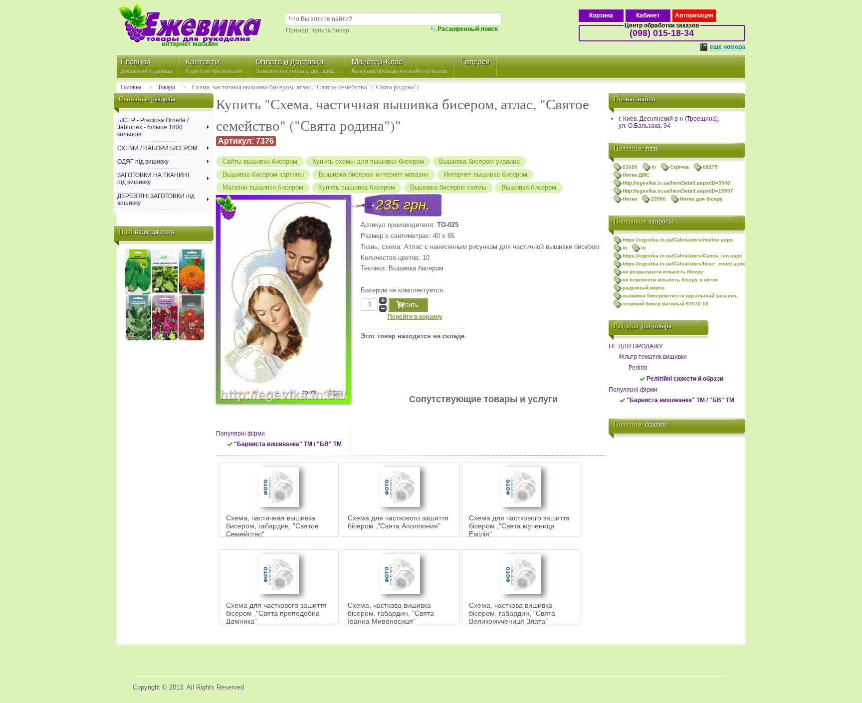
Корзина (601, 15)
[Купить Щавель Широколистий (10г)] (138, 292)
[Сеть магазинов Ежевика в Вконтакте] (619, 449)
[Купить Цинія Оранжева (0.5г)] (192, 292)
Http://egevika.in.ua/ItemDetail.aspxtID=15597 (678, 191)
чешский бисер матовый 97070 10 (665, 303)
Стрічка (679, 167)
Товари (166, 87)
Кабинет (648, 15)
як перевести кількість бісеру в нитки (670, 279)
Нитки (630, 199)
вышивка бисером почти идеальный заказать (680, 295)
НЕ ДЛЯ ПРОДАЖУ (636, 346)
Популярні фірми (240, 433)
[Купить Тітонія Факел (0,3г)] (191, 338)
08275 (710, 167)
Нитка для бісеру (701, 199)
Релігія (638, 367)
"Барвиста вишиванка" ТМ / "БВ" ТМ (288, 444)
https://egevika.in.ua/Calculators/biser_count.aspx (684, 263)
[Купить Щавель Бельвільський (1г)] (164, 292)
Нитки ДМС (636, 175)
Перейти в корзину (415, 316)
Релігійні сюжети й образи (684, 378)
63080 (630, 167)
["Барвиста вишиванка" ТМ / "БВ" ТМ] (230, 446)
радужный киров (643, 287)
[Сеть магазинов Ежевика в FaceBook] (619, 489)
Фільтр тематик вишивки (653, 356)
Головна (131, 87)
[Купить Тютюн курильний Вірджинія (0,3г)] (138, 338)
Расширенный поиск (467, 28)
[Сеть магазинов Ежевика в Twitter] (619, 469)
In (653, 167)
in (625, 247)
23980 (658, 199)
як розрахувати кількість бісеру (663, 271)
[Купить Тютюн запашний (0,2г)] (165, 338)
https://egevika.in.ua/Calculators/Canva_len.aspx (682, 255)
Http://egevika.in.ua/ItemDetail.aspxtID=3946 (676, 183)
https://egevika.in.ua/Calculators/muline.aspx (678, 239)
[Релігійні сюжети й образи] (642, 381)
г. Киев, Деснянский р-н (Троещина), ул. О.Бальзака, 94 (669, 122)
